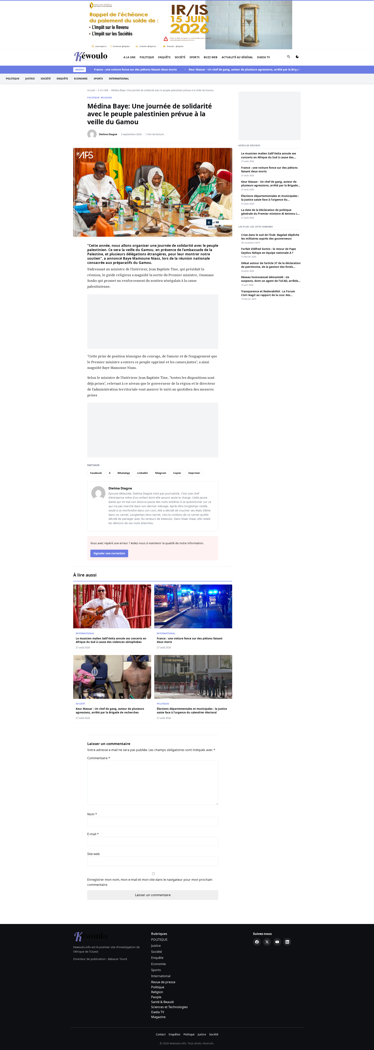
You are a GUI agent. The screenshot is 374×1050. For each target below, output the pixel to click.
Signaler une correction (109, 553)
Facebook (96, 473)
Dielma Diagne (108, 134)
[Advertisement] (152, 321)
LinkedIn (142, 473)
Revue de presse (163, 982)
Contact (161, 1034)
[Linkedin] (287, 942)
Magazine (158, 1017)
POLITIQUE (147, 57)
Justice (30, 78)
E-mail (93, 834)
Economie (80, 78)
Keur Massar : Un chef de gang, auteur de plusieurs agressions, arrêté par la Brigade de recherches (237, 69)
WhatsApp (123, 473)
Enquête (164, 57)
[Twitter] (267, 942)
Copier (177, 473)
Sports (194, 57)
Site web (93, 854)
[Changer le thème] (297, 57)
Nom (92, 814)
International (119, 78)
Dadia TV (263, 57)
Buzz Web (210, 57)
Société (180, 57)
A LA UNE (129, 57)
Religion (106, 97)
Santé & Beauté (162, 1002)
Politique (157, 987)
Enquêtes (174, 1034)
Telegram (160, 473)
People (156, 997)
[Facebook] (257, 942)
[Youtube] (277, 942)
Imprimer (194, 473)
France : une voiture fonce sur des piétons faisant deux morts (118, 69)
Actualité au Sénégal (237, 57)
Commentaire (98, 758)
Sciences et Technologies (169, 1007)
